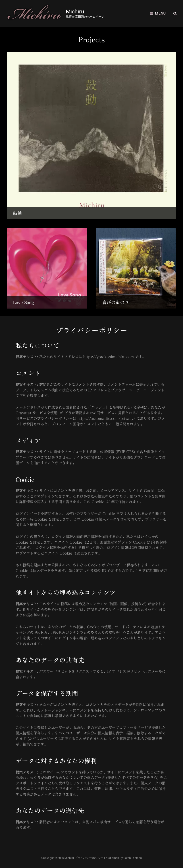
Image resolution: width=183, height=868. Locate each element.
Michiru (75, 11)
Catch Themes (132, 858)
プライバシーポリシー (89, 858)
